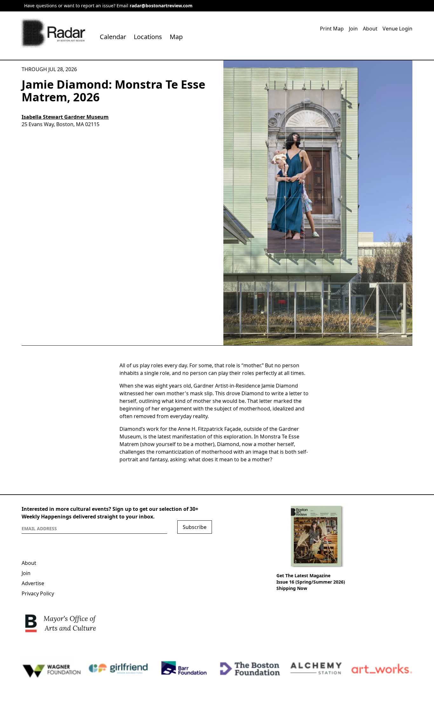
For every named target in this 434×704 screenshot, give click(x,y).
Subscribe (195, 527)
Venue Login (397, 28)
